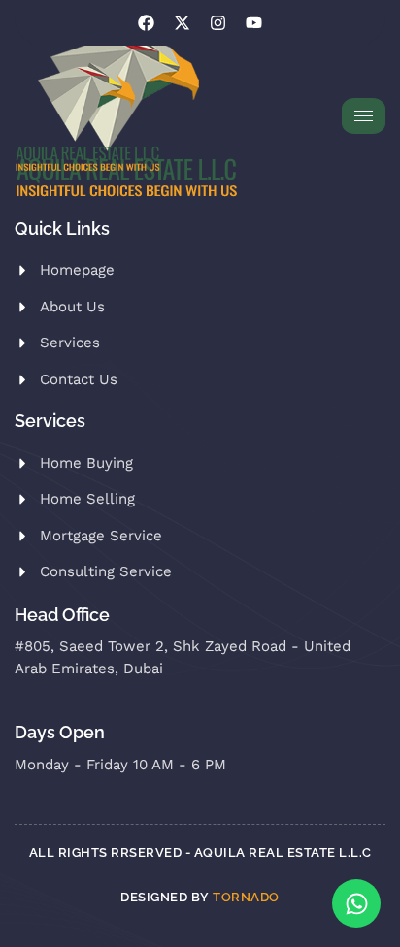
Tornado (246, 897)
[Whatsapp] (356, 903)
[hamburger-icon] (363, 116)
